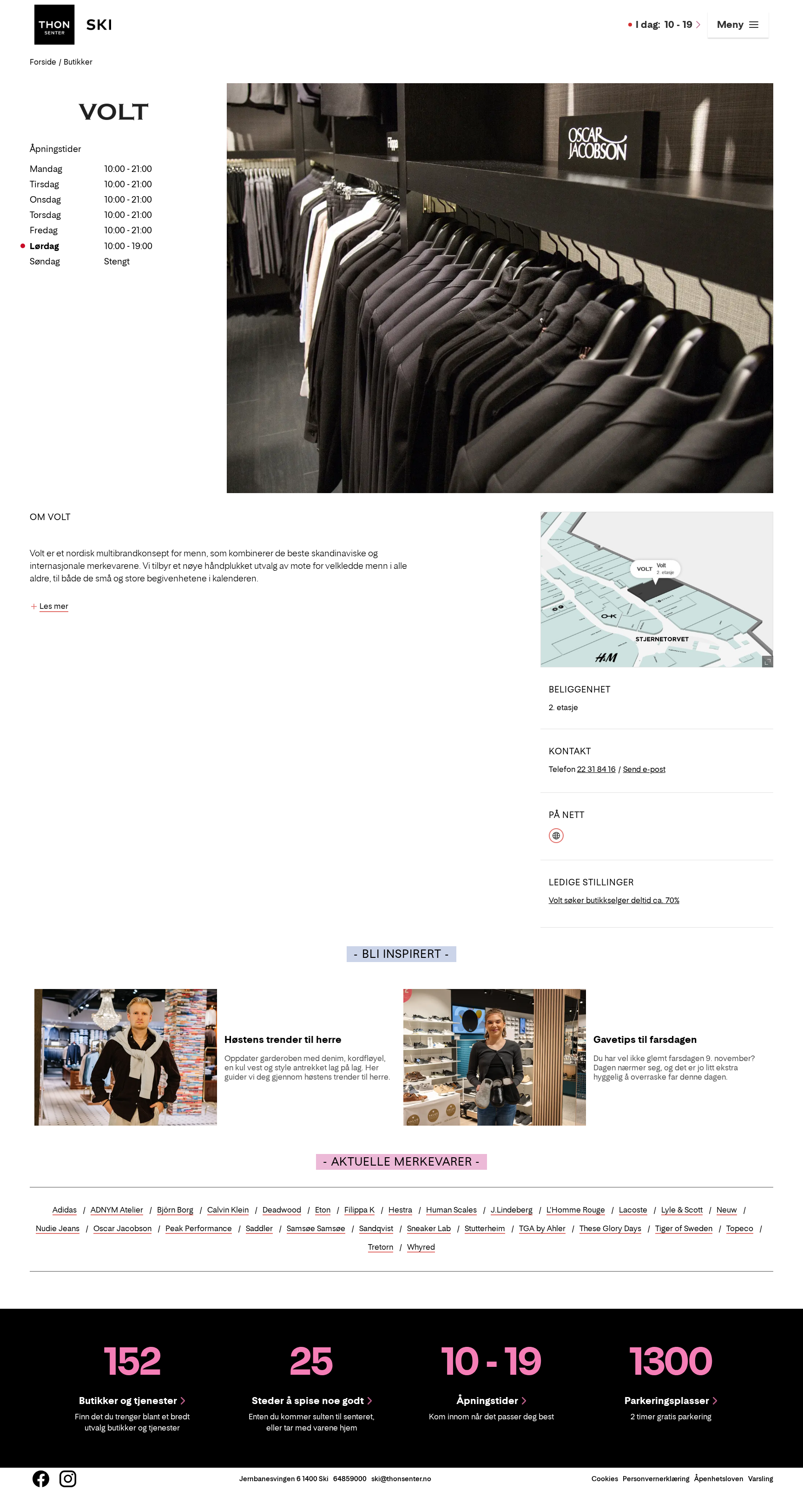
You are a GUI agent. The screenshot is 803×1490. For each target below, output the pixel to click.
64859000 (350, 1479)
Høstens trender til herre (283, 1039)
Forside (43, 61)
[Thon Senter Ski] (72, 23)
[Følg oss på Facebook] (41, 1479)
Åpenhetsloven (719, 1479)
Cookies (605, 1479)
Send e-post (644, 769)
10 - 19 (664, 24)
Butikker (78, 61)
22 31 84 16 (596, 769)
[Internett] (556, 834)
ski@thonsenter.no (401, 1479)
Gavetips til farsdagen (645, 1039)
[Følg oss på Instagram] (68, 1479)
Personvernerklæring (656, 1479)
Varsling (760, 1479)
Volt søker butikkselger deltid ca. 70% (614, 900)
